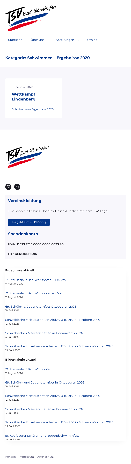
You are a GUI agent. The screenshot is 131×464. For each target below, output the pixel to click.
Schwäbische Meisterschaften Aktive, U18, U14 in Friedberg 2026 (52, 319)
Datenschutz (45, 456)
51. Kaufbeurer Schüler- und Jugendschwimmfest (42, 435)
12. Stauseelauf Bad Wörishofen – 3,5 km (34, 293)
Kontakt (10, 456)
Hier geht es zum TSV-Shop (29, 222)
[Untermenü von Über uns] (49, 40)
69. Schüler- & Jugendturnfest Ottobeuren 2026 (40, 306)
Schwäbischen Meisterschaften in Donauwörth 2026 (44, 333)
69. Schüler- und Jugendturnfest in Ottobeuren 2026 (44, 382)
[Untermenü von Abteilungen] (78, 40)
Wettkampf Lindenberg (23, 97)
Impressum (26, 456)
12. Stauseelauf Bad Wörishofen (28, 369)
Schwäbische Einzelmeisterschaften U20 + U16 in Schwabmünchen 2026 (59, 346)
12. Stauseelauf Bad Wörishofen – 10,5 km (35, 280)
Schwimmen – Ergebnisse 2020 (33, 109)
